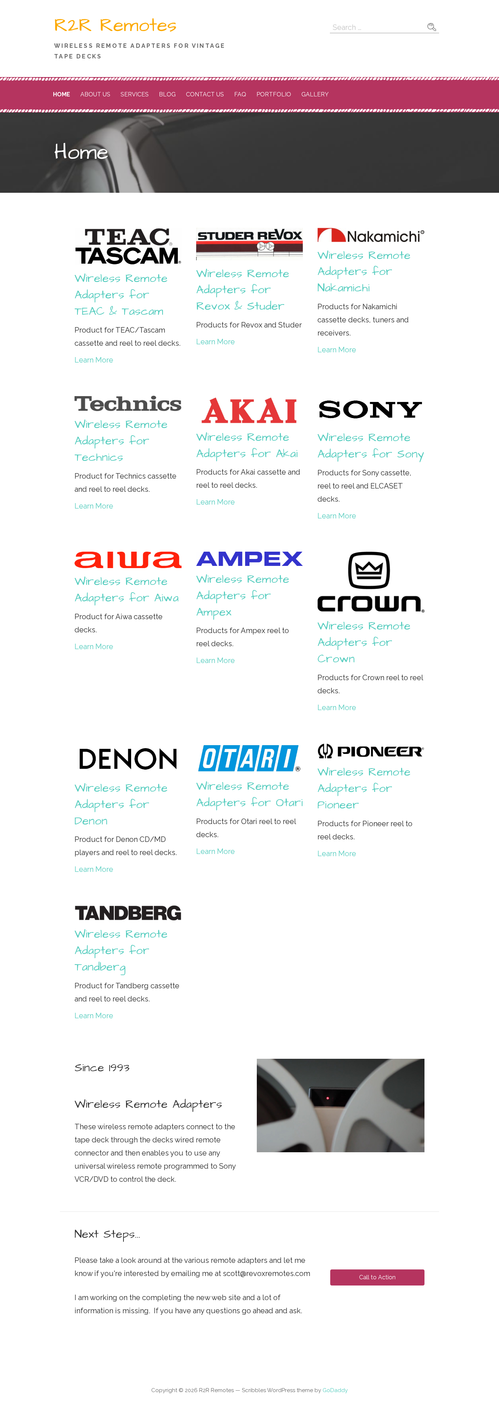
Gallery (315, 94)
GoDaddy (335, 1390)
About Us (95, 94)
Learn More (94, 360)
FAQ (240, 94)
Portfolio (273, 94)
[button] (377, 1277)
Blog (167, 94)
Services (135, 94)
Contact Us (205, 94)
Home (61, 94)
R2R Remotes (115, 25)
